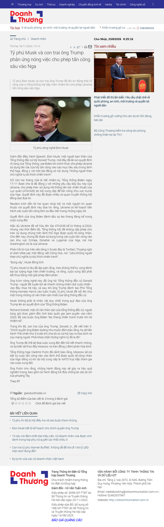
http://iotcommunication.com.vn (129, 500)
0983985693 (146, 28)
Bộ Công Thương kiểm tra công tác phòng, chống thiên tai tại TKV (120, 132)
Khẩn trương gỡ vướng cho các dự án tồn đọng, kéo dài (123, 118)
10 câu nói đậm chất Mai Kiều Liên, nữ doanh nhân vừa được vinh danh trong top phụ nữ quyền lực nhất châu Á (52, 437)
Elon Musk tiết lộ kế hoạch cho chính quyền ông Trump (45, 428)
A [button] (71, 47)
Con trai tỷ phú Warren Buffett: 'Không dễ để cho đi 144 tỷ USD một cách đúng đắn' (50, 449)
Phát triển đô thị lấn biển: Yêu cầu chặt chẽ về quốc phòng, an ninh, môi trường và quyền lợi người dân (122, 101)
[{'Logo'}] (29, 477)
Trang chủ (19, 39)
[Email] (90, 47)
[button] (153, 4)
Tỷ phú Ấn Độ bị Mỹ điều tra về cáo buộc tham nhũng (44, 420)
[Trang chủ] (12, 4)
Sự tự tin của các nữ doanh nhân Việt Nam (38, 459)
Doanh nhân (38, 39)
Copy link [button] (86, 393)
